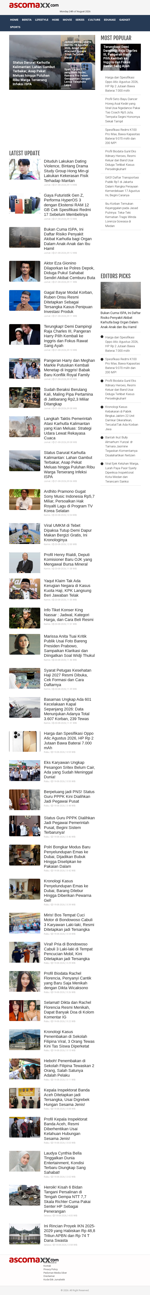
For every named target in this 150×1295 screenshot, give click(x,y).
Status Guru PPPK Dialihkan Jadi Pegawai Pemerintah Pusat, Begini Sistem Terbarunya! (69, 825)
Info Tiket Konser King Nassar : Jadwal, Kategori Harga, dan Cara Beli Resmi (68, 615)
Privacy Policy (51, 1269)
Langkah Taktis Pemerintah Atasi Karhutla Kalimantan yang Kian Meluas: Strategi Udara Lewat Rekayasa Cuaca (68, 428)
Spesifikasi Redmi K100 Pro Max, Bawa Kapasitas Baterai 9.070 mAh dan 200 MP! (122, 136)
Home (14, 19)
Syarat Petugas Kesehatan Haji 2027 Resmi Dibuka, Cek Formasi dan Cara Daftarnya (67, 677)
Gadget (124, 19)
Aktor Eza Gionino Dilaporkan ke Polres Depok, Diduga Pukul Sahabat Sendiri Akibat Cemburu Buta (69, 270)
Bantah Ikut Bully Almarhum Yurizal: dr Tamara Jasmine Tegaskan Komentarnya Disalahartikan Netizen (121, 446)
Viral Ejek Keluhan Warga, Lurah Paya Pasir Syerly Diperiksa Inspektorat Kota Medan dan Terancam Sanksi (122, 472)
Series (80, 19)
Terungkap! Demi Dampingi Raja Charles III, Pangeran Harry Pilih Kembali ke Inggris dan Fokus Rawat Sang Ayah (68, 336)
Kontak (47, 1265)
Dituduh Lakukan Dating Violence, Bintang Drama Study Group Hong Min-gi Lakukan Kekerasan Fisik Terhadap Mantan (66, 171)
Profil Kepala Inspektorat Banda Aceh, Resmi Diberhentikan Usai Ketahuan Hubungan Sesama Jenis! (65, 1129)
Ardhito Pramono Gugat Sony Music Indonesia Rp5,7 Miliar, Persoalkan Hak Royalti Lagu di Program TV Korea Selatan (69, 501)
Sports (15, 27)
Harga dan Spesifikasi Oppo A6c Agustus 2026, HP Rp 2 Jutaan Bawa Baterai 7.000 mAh (68, 740)
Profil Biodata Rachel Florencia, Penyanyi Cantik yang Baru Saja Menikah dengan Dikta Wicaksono (67, 980)
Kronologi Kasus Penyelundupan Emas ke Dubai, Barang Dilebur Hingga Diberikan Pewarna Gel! (67, 891)
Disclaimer (49, 1276)
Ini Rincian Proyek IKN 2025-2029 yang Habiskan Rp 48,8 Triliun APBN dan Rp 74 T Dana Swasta (69, 1233)
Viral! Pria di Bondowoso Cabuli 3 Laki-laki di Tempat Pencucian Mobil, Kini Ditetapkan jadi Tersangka (68, 951)
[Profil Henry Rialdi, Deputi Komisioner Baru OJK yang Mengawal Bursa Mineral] (24, 562)
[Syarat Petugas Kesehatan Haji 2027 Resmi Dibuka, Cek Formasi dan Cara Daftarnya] (24, 678)
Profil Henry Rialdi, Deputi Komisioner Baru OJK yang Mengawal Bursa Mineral (68, 559)
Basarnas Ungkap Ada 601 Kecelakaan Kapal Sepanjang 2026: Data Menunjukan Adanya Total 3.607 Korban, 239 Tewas (67, 709)
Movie (67, 19)
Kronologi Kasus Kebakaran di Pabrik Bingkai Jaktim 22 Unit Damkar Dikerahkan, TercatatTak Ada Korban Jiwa (121, 418)
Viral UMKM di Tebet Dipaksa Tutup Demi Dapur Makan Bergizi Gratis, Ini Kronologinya (68, 532)
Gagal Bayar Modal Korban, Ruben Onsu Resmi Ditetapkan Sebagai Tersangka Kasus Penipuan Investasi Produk (68, 302)
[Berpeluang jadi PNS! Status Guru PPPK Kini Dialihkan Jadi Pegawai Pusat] (24, 799)
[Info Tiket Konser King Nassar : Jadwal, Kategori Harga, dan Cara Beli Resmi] (24, 618)
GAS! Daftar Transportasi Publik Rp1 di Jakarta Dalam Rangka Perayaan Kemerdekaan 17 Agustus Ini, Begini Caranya (122, 186)
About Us (49, 1259)
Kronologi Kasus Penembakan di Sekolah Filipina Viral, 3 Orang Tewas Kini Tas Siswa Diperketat (69, 1038)
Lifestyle (41, 19)
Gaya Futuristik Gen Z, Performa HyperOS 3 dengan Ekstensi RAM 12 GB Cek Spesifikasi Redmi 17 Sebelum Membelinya (67, 205)
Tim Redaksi (50, 1262)
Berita (26, 19)
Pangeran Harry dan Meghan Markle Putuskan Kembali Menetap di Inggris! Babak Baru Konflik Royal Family (69, 367)
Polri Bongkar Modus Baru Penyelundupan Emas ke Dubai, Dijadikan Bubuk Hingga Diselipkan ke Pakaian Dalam (67, 857)
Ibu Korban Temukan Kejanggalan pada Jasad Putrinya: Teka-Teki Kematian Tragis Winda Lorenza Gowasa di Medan (121, 215)
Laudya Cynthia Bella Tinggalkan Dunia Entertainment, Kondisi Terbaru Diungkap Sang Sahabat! (65, 1163)
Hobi (55, 19)
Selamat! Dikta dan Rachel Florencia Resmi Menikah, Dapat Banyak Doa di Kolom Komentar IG (69, 1009)
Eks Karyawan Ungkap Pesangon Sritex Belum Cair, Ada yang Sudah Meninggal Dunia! (69, 769)
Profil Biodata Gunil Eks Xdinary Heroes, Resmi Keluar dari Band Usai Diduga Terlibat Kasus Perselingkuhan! (120, 160)
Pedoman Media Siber (55, 1272)
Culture (94, 19)
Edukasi (110, 19)
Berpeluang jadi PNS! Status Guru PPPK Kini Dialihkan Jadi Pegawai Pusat (69, 796)
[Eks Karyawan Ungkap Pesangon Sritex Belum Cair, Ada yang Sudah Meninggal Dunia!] (24, 770)
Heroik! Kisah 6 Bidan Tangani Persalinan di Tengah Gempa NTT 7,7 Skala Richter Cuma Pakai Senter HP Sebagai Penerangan (67, 1199)
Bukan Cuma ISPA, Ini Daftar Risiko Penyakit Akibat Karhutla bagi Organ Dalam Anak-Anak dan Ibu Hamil (68, 239)
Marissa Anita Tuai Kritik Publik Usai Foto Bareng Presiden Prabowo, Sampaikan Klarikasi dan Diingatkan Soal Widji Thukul (69, 646)
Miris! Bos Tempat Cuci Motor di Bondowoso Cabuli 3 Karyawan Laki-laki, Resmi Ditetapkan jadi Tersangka (69, 922)
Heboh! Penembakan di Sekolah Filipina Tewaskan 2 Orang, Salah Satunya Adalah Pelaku (69, 1068)
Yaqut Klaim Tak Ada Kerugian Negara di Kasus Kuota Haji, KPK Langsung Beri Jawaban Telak (67, 588)
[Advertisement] (52, 121)
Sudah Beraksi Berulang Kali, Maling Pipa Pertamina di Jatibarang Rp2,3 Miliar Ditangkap (68, 396)
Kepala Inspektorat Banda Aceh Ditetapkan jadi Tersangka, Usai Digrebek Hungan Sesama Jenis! (67, 1097)
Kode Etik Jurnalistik (54, 1279)
